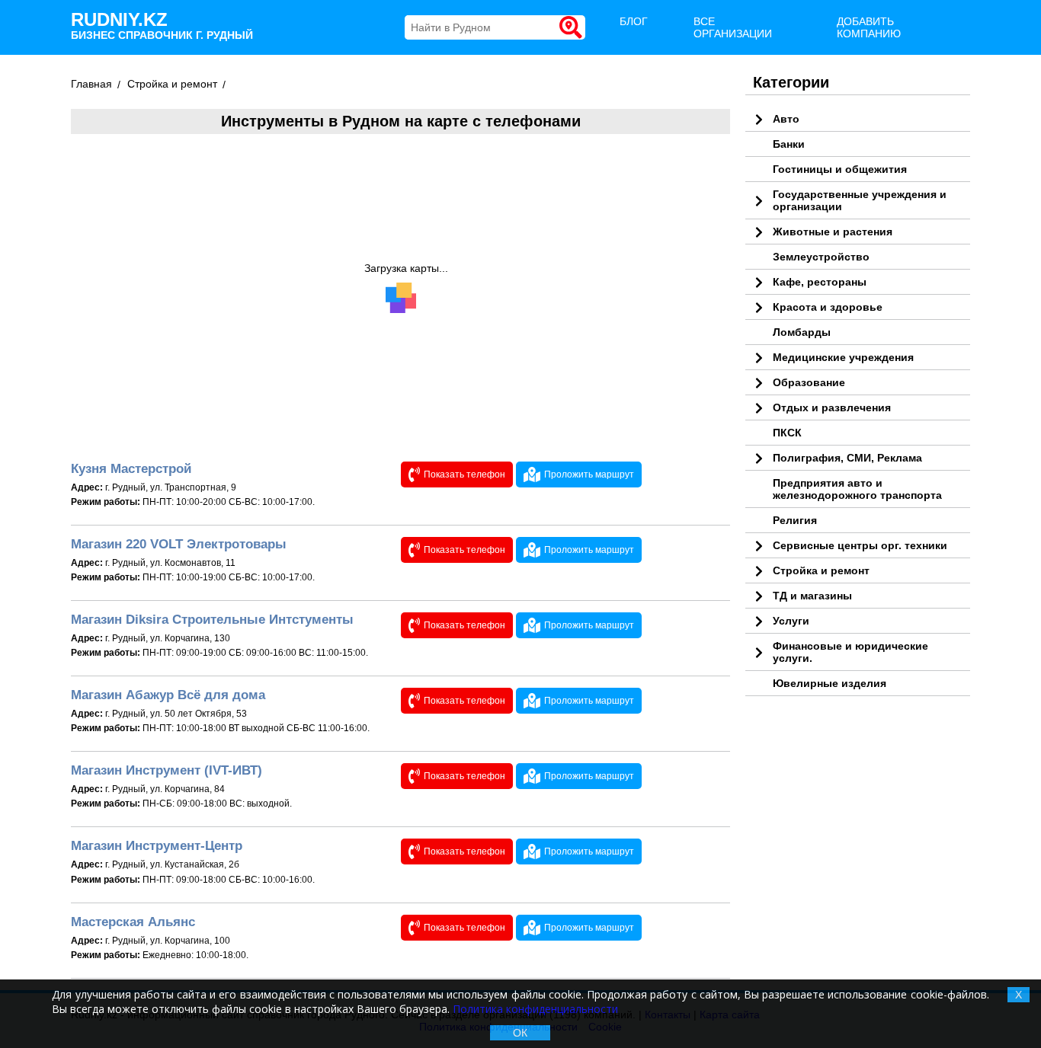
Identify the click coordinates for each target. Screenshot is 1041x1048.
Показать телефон (464, 474)
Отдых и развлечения (832, 407)
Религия (795, 520)
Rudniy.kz (162, 25)
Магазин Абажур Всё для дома (168, 695)
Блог (634, 21)
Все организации (732, 27)
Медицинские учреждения (843, 357)
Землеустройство (821, 257)
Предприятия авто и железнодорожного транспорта (857, 489)
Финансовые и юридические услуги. (850, 652)
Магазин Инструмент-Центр (156, 846)
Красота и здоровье (827, 307)
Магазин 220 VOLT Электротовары (179, 544)
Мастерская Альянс (133, 922)
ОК (520, 1033)
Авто (786, 119)
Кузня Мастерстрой (131, 469)
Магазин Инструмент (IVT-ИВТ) (166, 770)
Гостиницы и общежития (840, 169)
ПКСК (787, 433)
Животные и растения (832, 231)
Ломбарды (802, 332)
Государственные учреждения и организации (860, 200)
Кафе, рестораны (819, 282)
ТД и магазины (812, 596)
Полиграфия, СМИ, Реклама (847, 458)
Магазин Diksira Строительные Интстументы (212, 619)
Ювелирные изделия (829, 683)
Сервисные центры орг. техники (860, 545)
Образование (809, 382)
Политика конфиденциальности (535, 1009)
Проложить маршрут (589, 474)
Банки (789, 144)
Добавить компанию (869, 27)
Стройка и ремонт (821, 570)
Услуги (791, 621)
